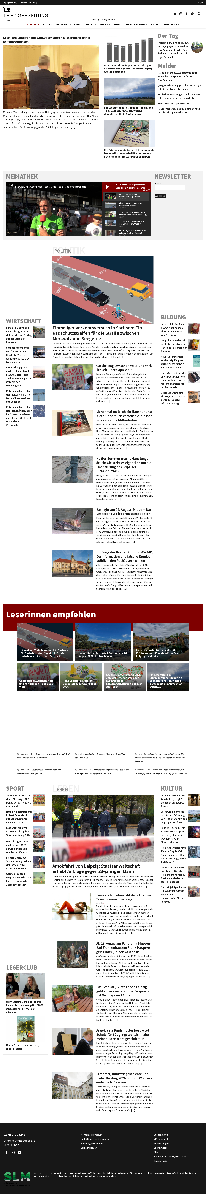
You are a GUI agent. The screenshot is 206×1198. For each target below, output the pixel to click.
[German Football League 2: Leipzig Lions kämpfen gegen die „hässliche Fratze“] (38, 879)
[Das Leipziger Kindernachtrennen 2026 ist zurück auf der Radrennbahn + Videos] (38, 847)
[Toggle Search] (199, 14)
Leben (77, 24)
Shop (35, 3)
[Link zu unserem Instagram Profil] (181, 14)
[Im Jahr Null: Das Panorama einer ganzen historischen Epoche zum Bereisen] (193, 330)
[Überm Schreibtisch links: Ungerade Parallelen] (25, 1029)
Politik (47, 24)
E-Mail (159, 183)
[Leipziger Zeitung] (25, 14)
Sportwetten (160, 1147)
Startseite (33, 24)
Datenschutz (160, 1160)
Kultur (90, 24)
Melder (154, 24)
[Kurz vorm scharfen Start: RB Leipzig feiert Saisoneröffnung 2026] (38, 832)
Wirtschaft (62, 24)
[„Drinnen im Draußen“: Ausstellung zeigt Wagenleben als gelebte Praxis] (193, 801)
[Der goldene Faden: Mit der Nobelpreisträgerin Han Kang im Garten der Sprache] (193, 346)
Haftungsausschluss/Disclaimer (170, 1156)
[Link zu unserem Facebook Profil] (186, 14)
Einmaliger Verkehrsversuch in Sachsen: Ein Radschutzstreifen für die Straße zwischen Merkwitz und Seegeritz (159, 758)
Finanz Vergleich (162, 1143)
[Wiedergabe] (54, 209)
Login (200, 3)
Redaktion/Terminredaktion (95, 1139)
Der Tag (168, 35)
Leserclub (22, 967)
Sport (117, 24)
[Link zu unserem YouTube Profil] (175, 14)
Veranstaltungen (135, 24)
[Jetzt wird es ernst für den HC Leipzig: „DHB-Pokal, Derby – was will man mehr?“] (38, 801)
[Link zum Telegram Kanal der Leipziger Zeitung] (192, 14)
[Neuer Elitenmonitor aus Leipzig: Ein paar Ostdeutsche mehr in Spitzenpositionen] (193, 362)
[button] (51, 24)
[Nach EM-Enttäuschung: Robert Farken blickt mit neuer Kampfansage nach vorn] (38, 817)
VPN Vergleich (161, 1139)
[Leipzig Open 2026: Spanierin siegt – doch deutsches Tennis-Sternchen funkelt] (38, 863)
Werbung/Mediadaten (92, 1143)
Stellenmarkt (25, 3)
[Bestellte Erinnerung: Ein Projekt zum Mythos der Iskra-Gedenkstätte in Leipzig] (193, 398)
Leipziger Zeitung (10, 3)
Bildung (103, 24)
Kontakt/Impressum (91, 1134)
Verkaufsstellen (89, 1147)
